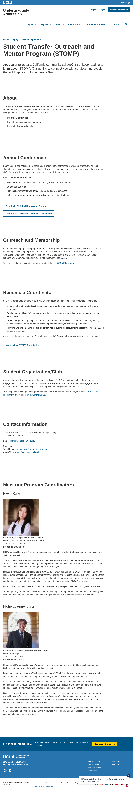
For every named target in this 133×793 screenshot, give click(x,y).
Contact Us (115, 764)
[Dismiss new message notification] (128, 775)
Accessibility (72, 783)
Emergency (38, 783)
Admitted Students (96, 25)
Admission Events (95, 768)
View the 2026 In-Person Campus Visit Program (28, 213)
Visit (58, 25)
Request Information (119, 9)
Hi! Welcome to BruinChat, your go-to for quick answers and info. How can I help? (103, 780)
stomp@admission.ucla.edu (22, 441)
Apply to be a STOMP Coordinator (22, 345)
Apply (30, 25)
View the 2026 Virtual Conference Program (26, 206)
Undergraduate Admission (16, 12)
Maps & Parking (94, 761)
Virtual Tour (92, 771)
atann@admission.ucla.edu (27, 452)
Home (6, 39)
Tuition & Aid (73, 25)
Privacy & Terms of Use (44, 786)
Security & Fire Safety (55, 783)
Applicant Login (98, 9)
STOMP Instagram (65, 263)
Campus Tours (93, 764)
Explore (44, 25)
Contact (117, 24)
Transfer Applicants (31, 39)
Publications (115, 761)
